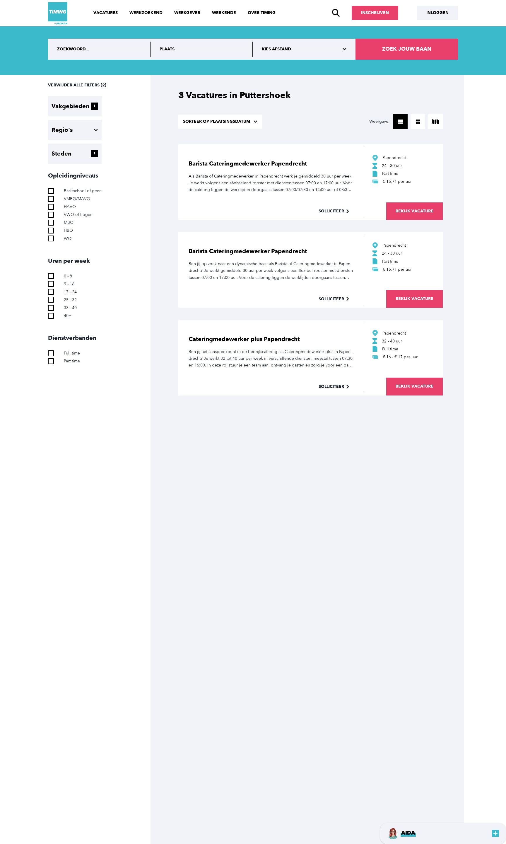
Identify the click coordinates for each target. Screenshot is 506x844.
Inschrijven (375, 13)
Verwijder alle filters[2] (77, 85)
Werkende (224, 13)
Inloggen (437, 13)
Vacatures (105, 13)
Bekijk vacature (414, 211)
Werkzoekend (146, 13)
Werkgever (187, 13)
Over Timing (262, 13)
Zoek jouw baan (406, 49)
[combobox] (202, 49)
